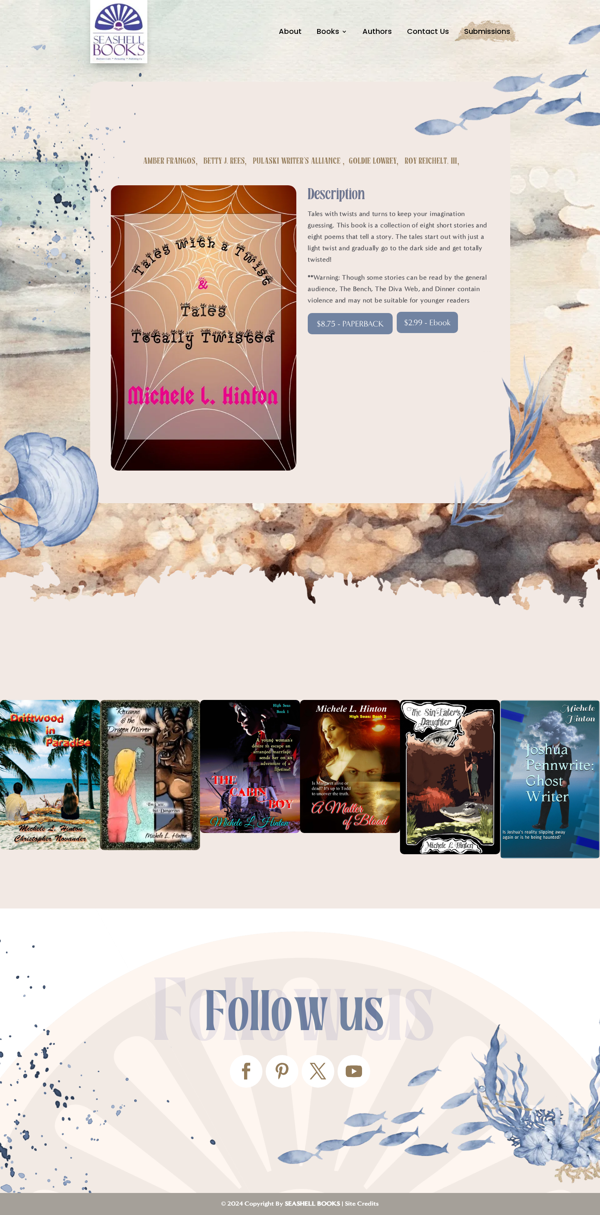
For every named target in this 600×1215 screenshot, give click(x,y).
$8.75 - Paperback (350, 324)
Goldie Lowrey (373, 161)
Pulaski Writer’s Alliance (297, 161)
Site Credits (362, 1203)
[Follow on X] (318, 1071)
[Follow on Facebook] (246, 1071)
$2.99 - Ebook (427, 322)
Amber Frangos (169, 161)
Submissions (487, 31)
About (290, 31)
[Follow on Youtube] (354, 1071)
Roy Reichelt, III (431, 161)
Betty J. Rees (224, 161)
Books (328, 31)
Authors (377, 31)
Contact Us (428, 31)
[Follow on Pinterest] (282, 1071)
